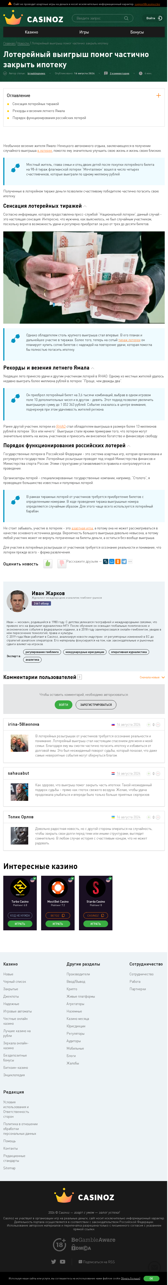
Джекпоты (11, 996)
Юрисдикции (75, 1026)
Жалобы (72, 1063)
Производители (78, 974)
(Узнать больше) (130, 1278)
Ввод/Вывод (75, 981)
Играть (20, 924)
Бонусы (137, 31)
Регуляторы (75, 1033)
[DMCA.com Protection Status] (81, 1249)
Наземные (74, 1011)
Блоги (71, 1056)
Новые (8, 974)
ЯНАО (61, 426)
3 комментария (119, 73)
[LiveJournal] (105, 561)
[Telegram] (124, 561)
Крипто (71, 989)
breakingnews (36, 73)
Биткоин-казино (15, 1067)
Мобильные (75, 1048)
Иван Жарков (48, 593)
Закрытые (10, 989)
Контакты (10, 1148)
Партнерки (138, 989)
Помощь (9, 1141)
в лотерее (44, 150)
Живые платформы (80, 996)
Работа (135, 981)
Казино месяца (77, 1018)
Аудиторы (73, 1041)
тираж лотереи (129, 340)
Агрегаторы (75, 1004)
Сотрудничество (142, 974)
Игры (84, 31)
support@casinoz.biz (147, 4)
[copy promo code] (63, 915)
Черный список (14, 981)
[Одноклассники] (118, 561)
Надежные (11, 1004)
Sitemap (9, 1168)
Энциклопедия (14, 1075)
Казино (31, 31)
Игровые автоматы (17, 1011)
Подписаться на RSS (98, 1262)
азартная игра (82, 528)
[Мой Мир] (111, 561)
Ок (151, 1278)
